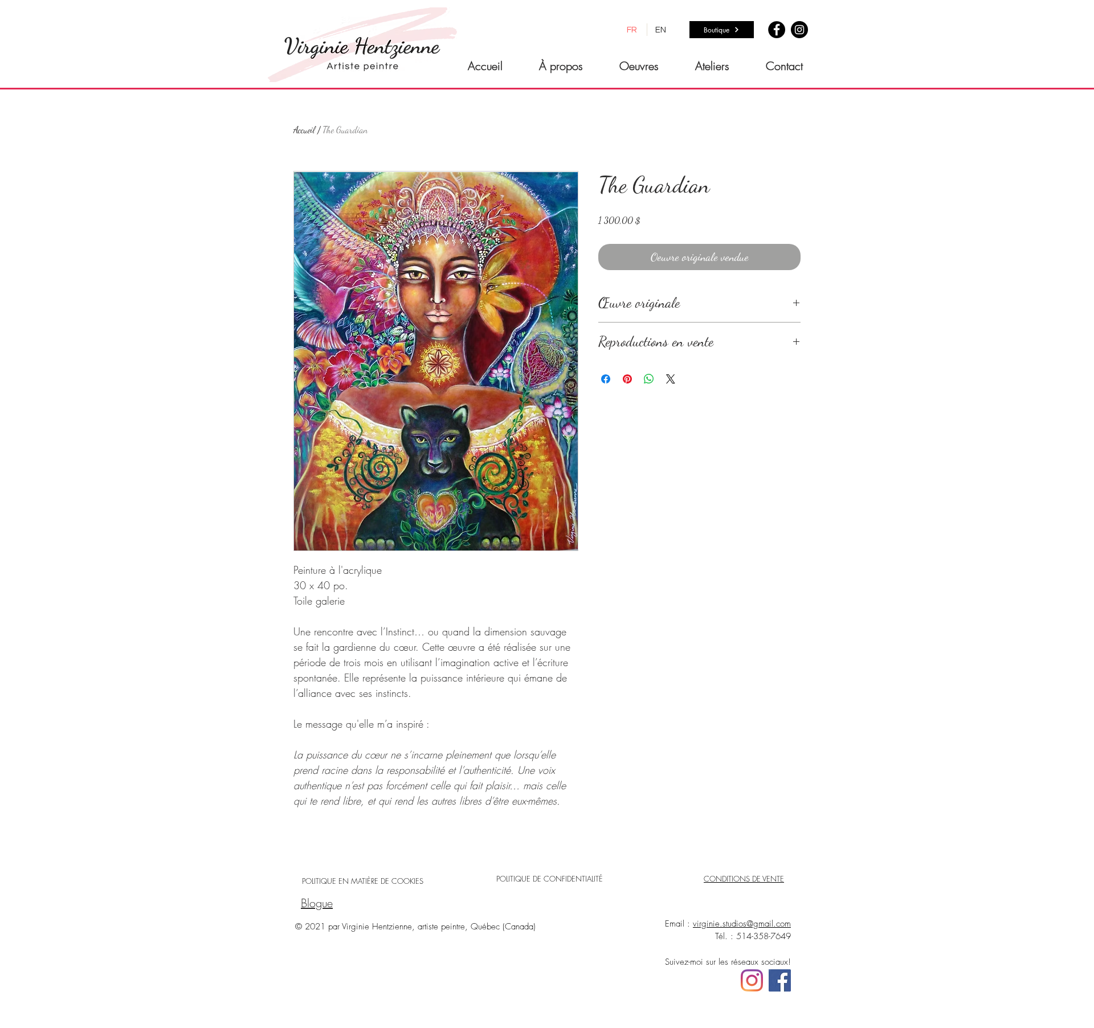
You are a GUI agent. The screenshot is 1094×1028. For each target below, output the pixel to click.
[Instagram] (799, 29)
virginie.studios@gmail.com (742, 923)
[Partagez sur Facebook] (606, 379)
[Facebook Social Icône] (780, 980)
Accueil (304, 129)
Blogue (317, 903)
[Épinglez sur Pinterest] (627, 379)
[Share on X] (670, 379)
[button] (639, 65)
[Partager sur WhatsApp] (649, 379)
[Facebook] (776, 29)
